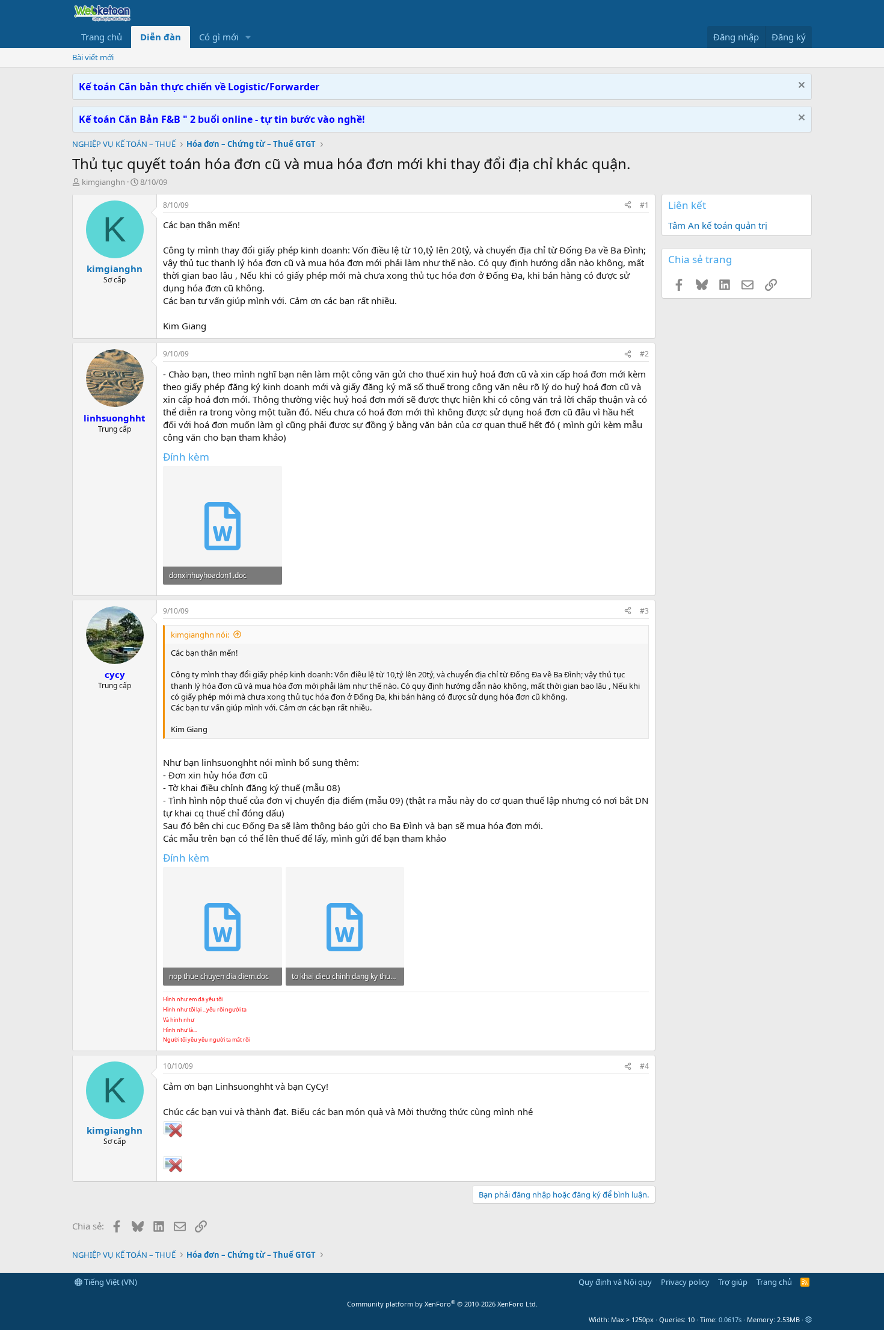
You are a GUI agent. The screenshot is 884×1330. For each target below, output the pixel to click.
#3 (644, 611)
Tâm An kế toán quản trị (717, 225)
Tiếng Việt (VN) (109, 1281)
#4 (644, 1066)
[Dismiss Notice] (800, 86)
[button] (248, 37)
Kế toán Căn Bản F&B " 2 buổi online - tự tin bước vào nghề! (222, 119)
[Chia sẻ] (628, 206)
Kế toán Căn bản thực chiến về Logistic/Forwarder (199, 86)
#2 (644, 354)
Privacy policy (685, 1281)
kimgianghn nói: (200, 634)
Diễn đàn (160, 37)
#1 (644, 205)
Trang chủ (101, 37)
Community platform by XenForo (442, 1303)
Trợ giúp (732, 1281)
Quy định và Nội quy (615, 1281)
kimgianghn (103, 181)
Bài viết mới (93, 57)
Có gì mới (219, 37)
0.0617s (730, 1319)
